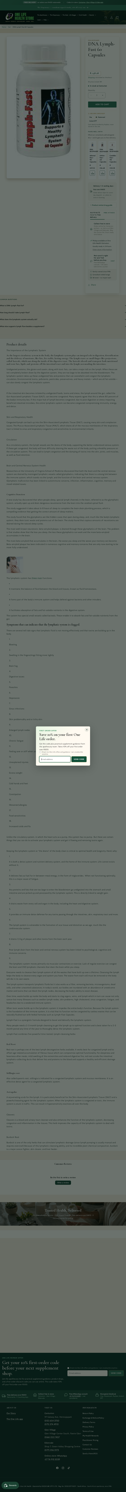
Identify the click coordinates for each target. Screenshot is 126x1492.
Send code (79, 759)
